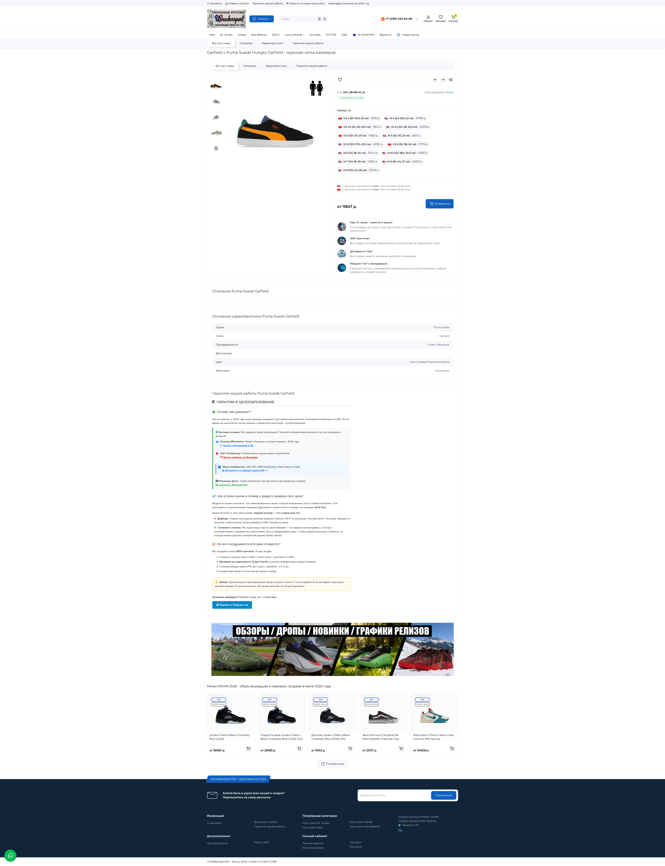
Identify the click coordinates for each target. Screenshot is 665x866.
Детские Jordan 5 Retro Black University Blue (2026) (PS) (330, 736)
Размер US (344, 110)
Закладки (356, 842)
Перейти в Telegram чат (233, 604)
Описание (246, 43)
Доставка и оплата (237, 3)
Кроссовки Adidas (361, 822)
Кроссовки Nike (312, 827)
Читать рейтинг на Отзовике (240, 457)
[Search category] (319, 19)
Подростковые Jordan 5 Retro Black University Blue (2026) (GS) (281, 736)
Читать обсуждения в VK (237, 445)
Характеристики (272, 43)
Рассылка (356, 846)
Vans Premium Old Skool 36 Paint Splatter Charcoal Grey (380, 736)
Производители (217, 843)
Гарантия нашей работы (267, 3)
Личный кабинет (313, 843)
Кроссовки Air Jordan (316, 823)
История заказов (313, 847)
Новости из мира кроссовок (306, 3)
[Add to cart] (248, 748)
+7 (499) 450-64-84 (398, 18)
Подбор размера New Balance (417, 821)
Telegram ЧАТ (410, 825)
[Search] (324, 19)
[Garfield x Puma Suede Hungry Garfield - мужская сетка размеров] (275, 120)
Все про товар (221, 43)
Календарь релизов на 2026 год (348, 3)
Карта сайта (261, 842)
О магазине (214, 3)
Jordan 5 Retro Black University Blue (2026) (230, 736)
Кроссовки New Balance (365, 826)
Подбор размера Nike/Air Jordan (418, 816)
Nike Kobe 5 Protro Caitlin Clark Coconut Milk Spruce (433, 736)
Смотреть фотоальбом (232, 484)
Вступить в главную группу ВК (245, 470)
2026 (219, 699)
